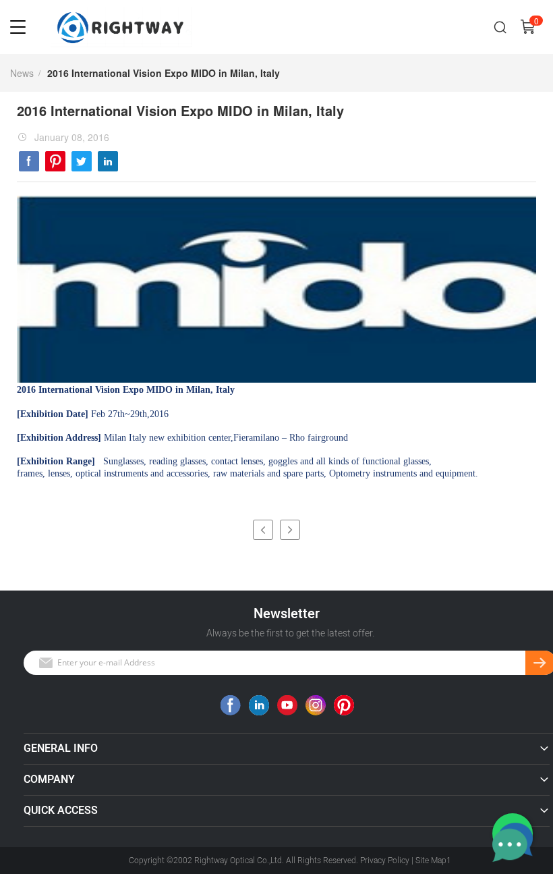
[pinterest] (55, 161)
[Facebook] (29, 161)
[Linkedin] (108, 161)
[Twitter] (81, 161)
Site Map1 (433, 860)
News (22, 73)
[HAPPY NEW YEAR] (290, 530)
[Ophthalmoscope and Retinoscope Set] (263, 530)
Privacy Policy (384, 860)
